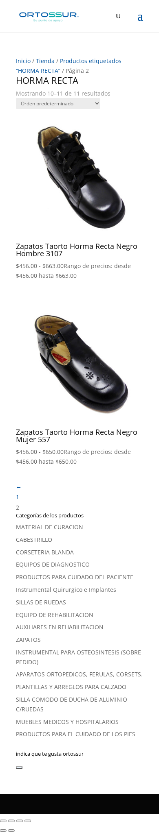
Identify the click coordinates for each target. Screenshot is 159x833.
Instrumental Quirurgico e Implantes (66, 589)
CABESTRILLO (34, 539)
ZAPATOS (28, 639)
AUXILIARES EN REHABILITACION (60, 627)
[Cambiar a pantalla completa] (11, 821)
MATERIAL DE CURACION (49, 527)
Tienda (45, 61)
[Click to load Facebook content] (19, 767)
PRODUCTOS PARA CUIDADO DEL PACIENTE (74, 577)
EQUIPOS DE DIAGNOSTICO (53, 564)
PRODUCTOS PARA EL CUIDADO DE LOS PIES (75, 734)
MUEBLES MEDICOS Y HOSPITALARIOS (67, 722)
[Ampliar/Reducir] (3, 821)
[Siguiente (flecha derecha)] (11, 830)
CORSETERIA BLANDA (45, 552)
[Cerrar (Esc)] (27, 821)
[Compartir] (19, 821)
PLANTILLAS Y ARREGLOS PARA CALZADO (71, 687)
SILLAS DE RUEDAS (41, 602)
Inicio (23, 61)
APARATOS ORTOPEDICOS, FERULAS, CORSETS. (79, 674)
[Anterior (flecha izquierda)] (3, 830)
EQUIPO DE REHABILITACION (54, 615)
